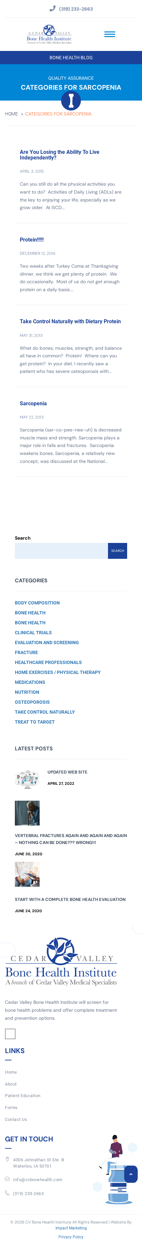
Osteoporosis (32, 702)
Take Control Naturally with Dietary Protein (70, 321)
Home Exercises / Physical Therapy (58, 672)
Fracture (26, 652)
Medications (30, 682)
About (11, 1084)
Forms (11, 1107)
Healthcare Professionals (48, 662)
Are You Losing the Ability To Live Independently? (59, 155)
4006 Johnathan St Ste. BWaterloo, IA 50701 (38, 1163)
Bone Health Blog (71, 57)
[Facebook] (10, 1034)
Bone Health (30, 612)
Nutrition (27, 692)
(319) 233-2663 (28, 1193)
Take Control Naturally (45, 712)
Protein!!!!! (32, 240)
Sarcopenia (33, 403)
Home (11, 113)
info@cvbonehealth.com (37, 1179)
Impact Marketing (71, 1228)
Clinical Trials (33, 632)
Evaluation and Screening (47, 642)
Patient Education (23, 1095)
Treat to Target (35, 722)
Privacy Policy (71, 1237)
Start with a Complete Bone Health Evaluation (70, 899)
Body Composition (37, 602)
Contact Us (16, 1119)
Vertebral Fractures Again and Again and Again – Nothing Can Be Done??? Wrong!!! (71, 839)
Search (23, 538)
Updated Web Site (68, 772)
